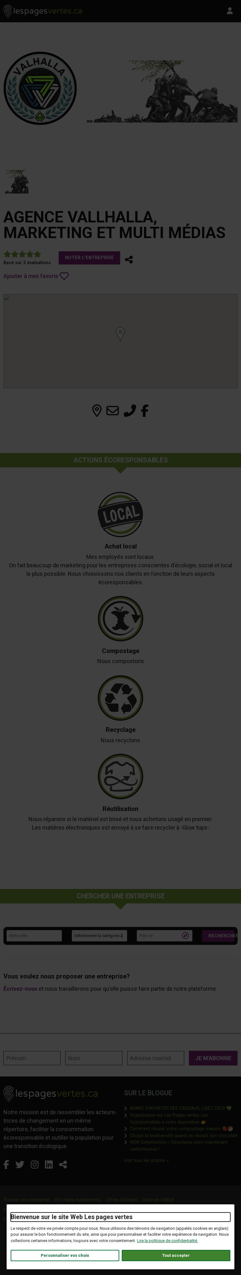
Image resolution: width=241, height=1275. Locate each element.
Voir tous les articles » (146, 1160)
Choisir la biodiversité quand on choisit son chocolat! (183, 1135)
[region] (120, 341)
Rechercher (221, 936)
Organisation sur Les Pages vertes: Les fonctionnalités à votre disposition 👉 (184, 1119)
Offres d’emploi (121, 1199)
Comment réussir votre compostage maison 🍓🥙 (181, 1128)
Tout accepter (176, 1255)
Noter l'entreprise (89, 257)
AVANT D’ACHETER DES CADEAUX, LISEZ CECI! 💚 (181, 1108)
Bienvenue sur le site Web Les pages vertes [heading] (71, 1217)
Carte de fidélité (158, 1199)
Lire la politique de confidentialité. (167, 1240)
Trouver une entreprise (26, 1199)
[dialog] (120, 1237)
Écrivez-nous (20, 988)
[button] (129, 259)
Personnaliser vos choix (65, 1255)
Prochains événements (77, 1199)
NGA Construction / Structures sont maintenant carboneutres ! (184, 1146)
